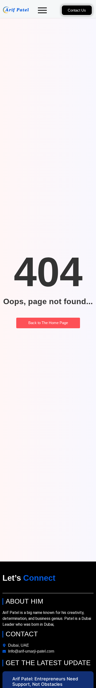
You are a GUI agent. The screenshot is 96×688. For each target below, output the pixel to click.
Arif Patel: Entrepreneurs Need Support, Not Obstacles (45, 681)
